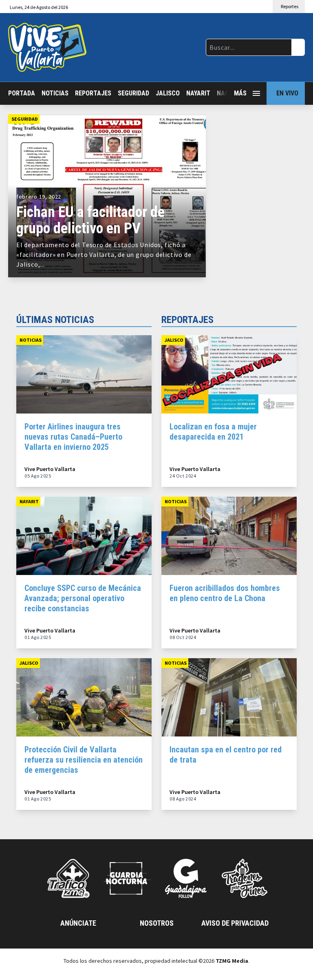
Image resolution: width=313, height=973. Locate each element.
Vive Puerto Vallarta (49, 469)
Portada (21, 93)
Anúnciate (78, 923)
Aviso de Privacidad (235, 923)
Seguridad (133, 93)
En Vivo (287, 93)
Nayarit (198, 93)
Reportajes (93, 93)
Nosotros (157, 923)
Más (240, 93)
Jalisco (168, 93)
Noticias (55, 93)
